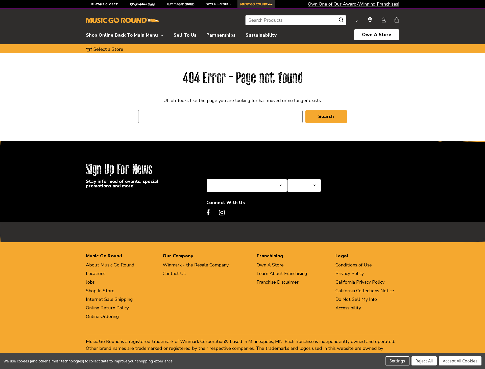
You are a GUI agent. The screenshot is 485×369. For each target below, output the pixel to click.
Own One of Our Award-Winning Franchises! (353, 4)
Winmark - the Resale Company (196, 265)
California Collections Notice (364, 291)
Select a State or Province (233, 167)
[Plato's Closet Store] (105, 4)
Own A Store (376, 35)
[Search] (341, 21)
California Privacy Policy (359, 282)
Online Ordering (102, 316)
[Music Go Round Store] (256, 4)
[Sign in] (384, 20)
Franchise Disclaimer (278, 282)
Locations (95, 273)
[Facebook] (208, 212)
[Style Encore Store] (218, 4)
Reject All (424, 361)
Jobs (90, 282)
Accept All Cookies (460, 361)
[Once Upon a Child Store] (143, 4)
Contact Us (174, 273)
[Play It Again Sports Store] (181, 4)
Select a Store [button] (108, 49)
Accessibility (348, 308)
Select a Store (302, 167)
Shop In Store (100, 291)
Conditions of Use (353, 265)
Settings (397, 361)
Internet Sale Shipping (109, 299)
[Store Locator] (370, 20)
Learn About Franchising (282, 273)
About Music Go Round (110, 265)
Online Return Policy (107, 308)
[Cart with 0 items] (396, 20)
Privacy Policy (349, 273)
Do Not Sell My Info (356, 299)
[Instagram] (222, 212)
